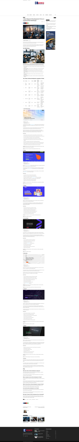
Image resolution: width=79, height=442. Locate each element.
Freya (24, 21)
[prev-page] (23, 423)
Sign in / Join (29, 0)
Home (23, 16)
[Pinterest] (26, 23)
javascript (27, 399)
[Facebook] (23, 23)
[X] (25, 23)
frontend (25, 399)
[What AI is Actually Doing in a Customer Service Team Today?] (41, 419)
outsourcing (30, 399)
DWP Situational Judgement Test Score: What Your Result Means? (50, 28)
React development (32, 124)
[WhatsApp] (28, 23)
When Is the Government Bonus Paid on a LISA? (51, 23)
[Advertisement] (39, 9)
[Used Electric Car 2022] (36, 434)
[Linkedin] (25, 436)
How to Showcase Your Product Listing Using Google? (50, 25)
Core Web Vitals (34, 177)
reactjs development (33, 399)
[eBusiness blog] (39, 3)
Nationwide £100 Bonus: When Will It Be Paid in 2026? (50, 21)
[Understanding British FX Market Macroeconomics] (36, 437)
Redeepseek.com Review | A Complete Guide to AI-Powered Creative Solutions (39, 407)
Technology (26, 16)
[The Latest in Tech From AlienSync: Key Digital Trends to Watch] (26, 419)
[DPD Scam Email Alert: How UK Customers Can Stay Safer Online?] (33, 419)
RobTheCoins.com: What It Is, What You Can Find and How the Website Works (51, 26)
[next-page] (24, 423)
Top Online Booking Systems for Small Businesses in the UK (27, 407)
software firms (37, 399)
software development (27, 165)
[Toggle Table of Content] (29, 40)
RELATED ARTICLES (25, 415)
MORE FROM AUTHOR (30, 415)
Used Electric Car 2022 (40, 433)
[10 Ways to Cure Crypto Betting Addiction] (36, 431)
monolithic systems (29, 168)
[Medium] (27, 436)
